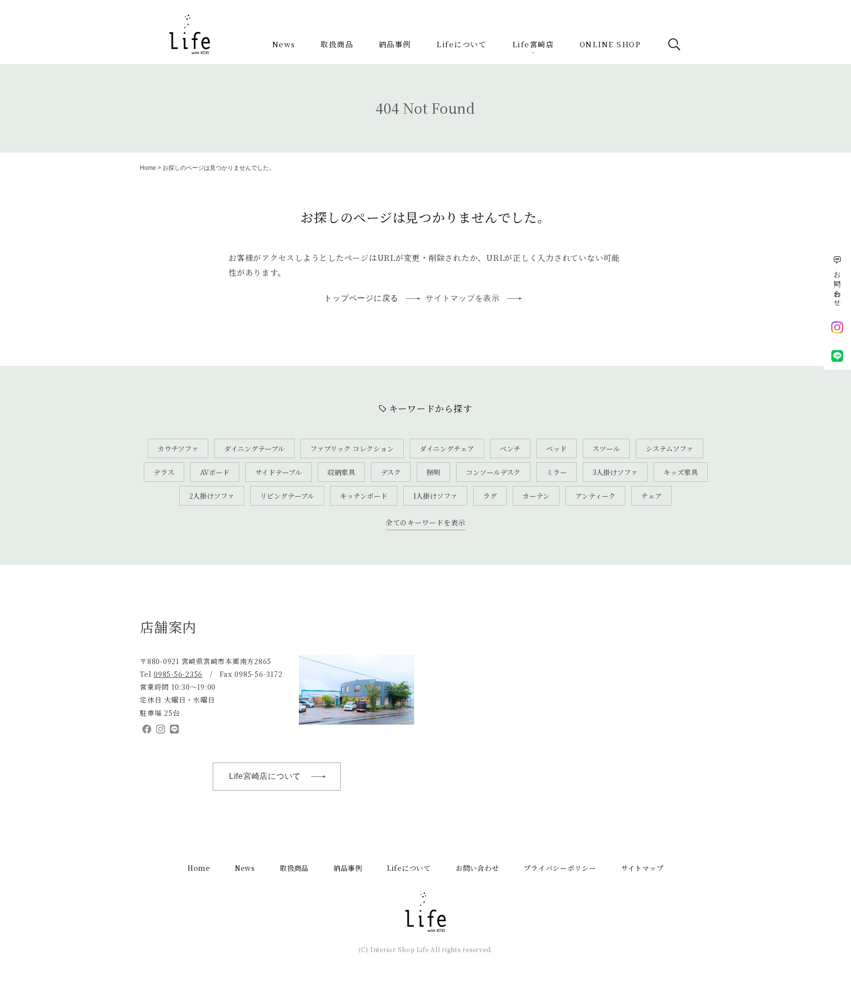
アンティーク (595, 496)
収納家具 (341, 472)
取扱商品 (337, 44)
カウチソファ (178, 448)
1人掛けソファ (435, 496)
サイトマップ (642, 868)
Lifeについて (461, 44)
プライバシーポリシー (560, 868)
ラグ (490, 496)
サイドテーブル (278, 472)
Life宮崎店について (265, 776)
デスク (391, 472)
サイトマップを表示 (463, 298)
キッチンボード (364, 496)
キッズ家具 (680, 472)
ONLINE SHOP (610, 44)
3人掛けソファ (615, 472)
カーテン (536, 496)
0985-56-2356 (178, 674)
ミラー (556, 472)
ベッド (556, 448)
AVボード (214, 472)
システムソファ (669, 448)
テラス (164, 472)
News (283, 44)
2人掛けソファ (211, 496)
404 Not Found (425, 108)
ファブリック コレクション (352, 448)
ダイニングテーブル (254, 448)
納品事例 (395, 44)
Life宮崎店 (533, 44)
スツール (606, 448)
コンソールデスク (493, 472)
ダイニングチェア (447, 448)
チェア (651, 496)
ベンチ (510, 448)
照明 (433, 472)
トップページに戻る (361, 298)
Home (148, 167)
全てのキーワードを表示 (425, 522)
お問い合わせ (477, 868)
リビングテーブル (287, 496)
